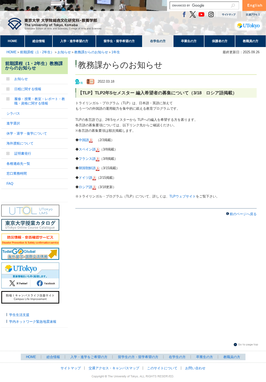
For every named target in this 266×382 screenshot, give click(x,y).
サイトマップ (71, 368)
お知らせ (64, 52)
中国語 (84, 140)
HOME (12, 41)
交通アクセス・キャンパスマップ (114, 368)
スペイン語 (87, 149)
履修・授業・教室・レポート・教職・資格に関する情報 (39, 101)
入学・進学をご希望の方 (89, 357)
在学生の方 (158, 41)
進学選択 (13, 123)
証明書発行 (22, 153)
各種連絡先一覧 (18, 164)
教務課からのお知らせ (91, 52)
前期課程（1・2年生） (37, 52)
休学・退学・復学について (26, 133)
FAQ (9, 184)
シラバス (13, 113)
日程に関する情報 (27, 89)
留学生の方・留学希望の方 (138, 357)
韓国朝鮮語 (87, 168)
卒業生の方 (189, 41)
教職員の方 (250, 41)
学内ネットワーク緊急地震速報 (32, 322)
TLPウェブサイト (182, 196)
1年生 (115, 52)
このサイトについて (162, 368)
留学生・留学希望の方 (119, 41)
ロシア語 (85, 187)
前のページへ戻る (243, 214)
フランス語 (87, 159)
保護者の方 (220, 41)
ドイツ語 (85, 178)
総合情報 (38, 41)
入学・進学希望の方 (74, 41)
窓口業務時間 (16, 173)
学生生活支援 (19, 315)
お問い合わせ (195, 368)
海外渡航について (20, 143)
